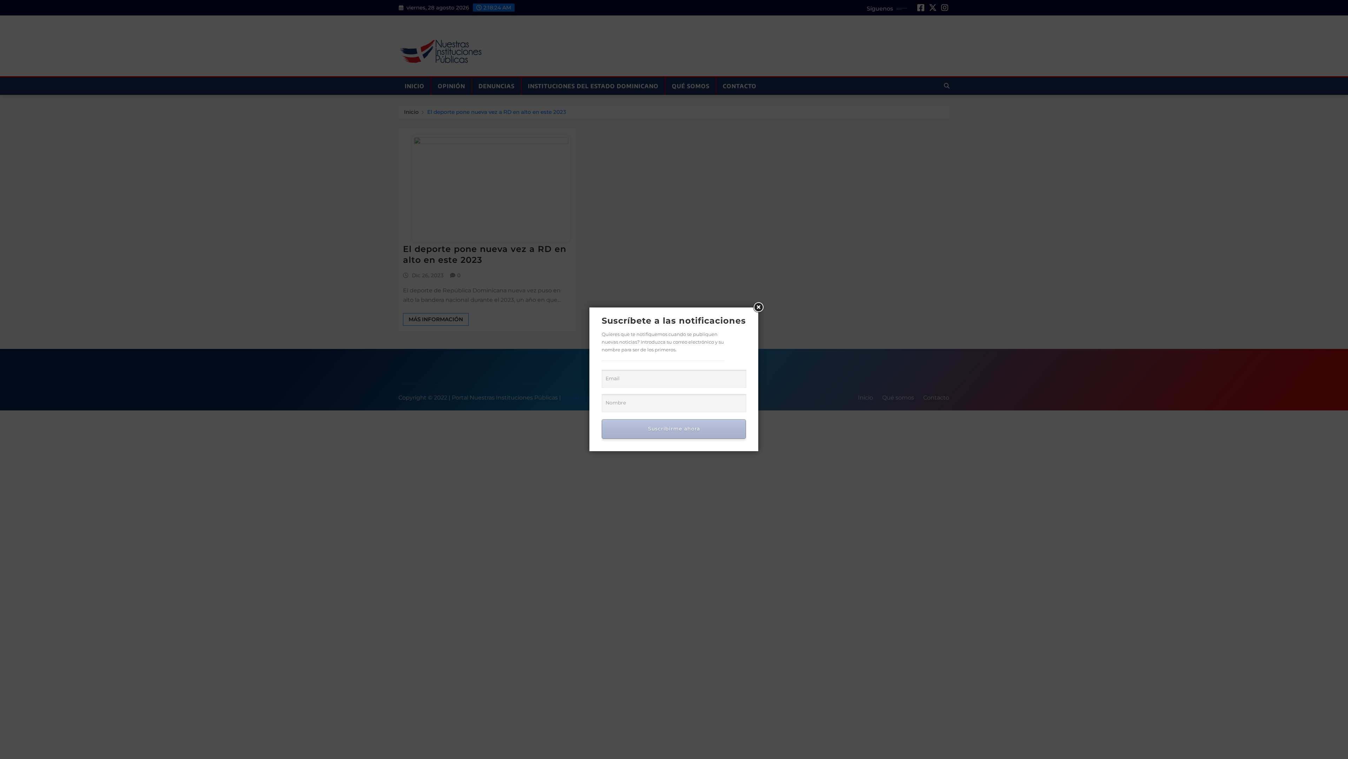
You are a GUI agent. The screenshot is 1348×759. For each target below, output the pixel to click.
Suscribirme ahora (674, 429)
